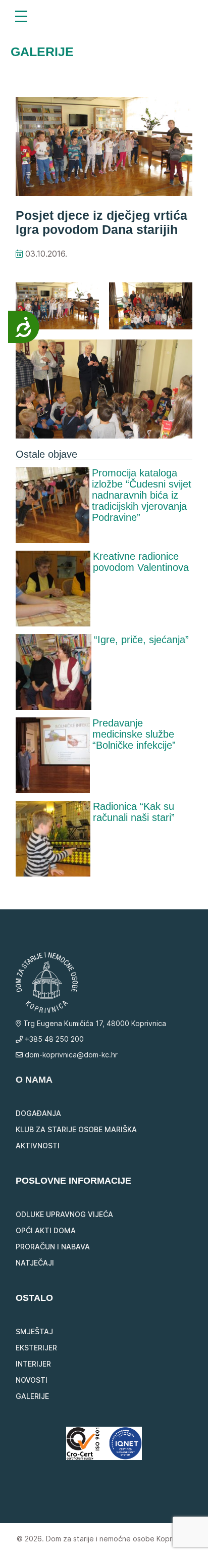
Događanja (38, 1113)
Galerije (32, 1396)
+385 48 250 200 (53, 1039)
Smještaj (34, 1331)
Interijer (33, 1363)
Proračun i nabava (53, 1246)
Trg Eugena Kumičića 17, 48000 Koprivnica (93, 1023)
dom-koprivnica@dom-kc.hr (70, 1054)
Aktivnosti (38, 1145)
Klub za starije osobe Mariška (76, 1129)
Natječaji (35, 1262)
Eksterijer (36, 1347)
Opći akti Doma (46, 1230)
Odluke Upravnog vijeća (64, 1214)
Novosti (31, 1380)
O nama (34, 1080)
